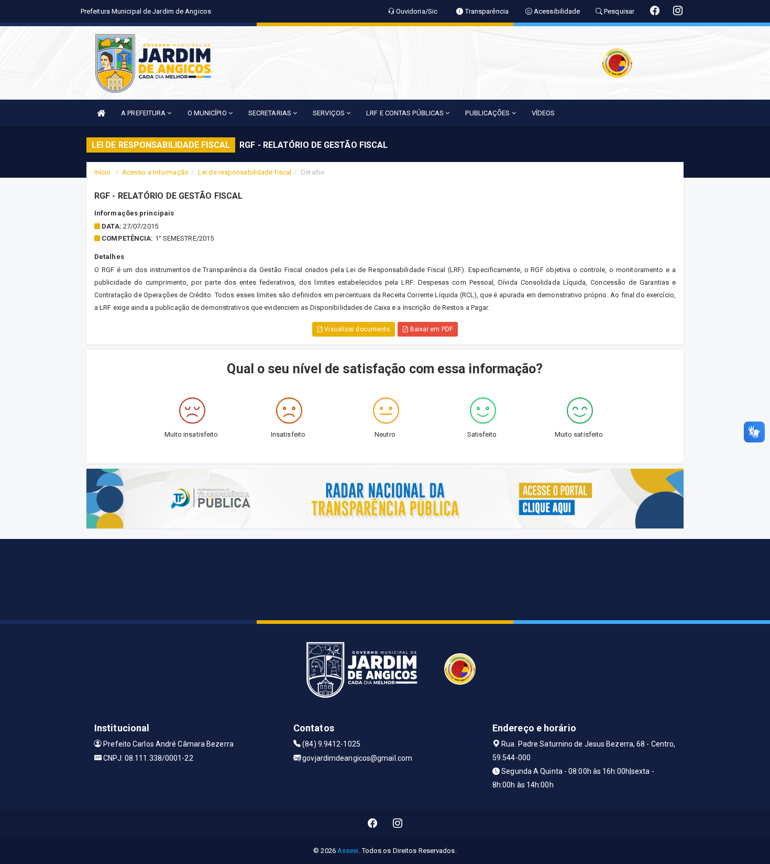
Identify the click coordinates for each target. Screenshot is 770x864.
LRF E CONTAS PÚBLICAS (405, 113)
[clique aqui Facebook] (373, 823)
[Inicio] (101, 113)
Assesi (348, 851)
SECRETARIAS (270, 113)
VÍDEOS (543, 113)
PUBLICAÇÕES (488, 113)
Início (102, 172)
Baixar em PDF (430, 329)
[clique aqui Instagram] (398, 823)
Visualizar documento (356, 329)
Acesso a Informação (155, 172)
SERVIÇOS (329, 113)
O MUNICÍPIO (208, 113)
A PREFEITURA (144, 113)
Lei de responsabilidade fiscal (244, 172)
